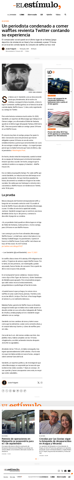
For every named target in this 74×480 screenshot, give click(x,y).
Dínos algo (12, 477)
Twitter (39, 383)
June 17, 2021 (32, 252)
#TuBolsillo (51, 95)
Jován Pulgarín (10, 49)
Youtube (69, 471)
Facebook (3, 390)
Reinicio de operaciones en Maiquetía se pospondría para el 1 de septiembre (18, 441)
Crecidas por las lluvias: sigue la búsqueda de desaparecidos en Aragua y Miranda (55, 441)
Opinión (49, 15)
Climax (22, 14)
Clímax (52, 476)
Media (19, 477)
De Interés (5, 21)
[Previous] (46, 91)
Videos (58, 14)
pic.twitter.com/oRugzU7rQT (12, 246)
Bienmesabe (32, 14)
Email (21, 390)
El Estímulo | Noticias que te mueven (12, 470)
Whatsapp (10, 390)
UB (41, 14)
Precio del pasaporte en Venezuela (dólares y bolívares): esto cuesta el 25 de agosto (58, 101)
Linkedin (14, 390)
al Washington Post (18, 150)
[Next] (71, 91)
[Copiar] (24, 390)
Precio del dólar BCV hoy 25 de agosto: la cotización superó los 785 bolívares (58, 134)
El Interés (11, 15)
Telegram (17, 390)
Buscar (65, 14)
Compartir (72, 474)
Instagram (41, 383)
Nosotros (6, 477)
